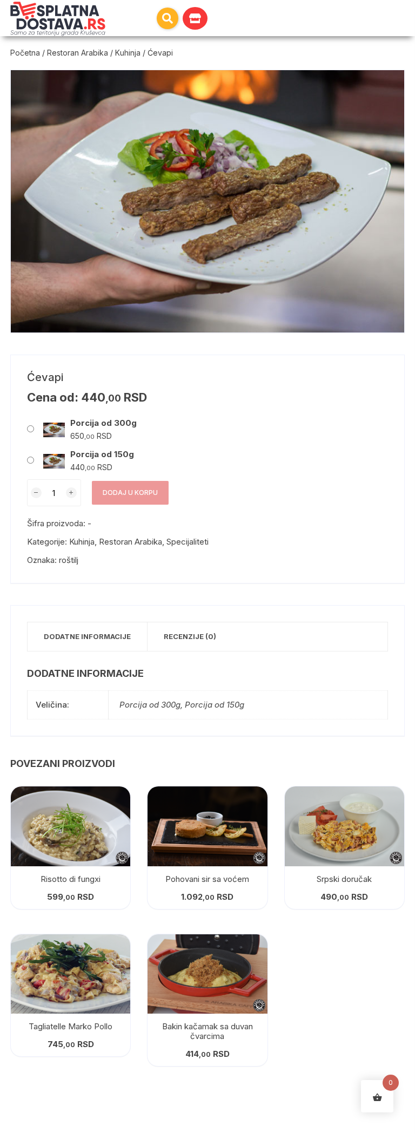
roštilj (68, 560)
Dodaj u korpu (130, 492)
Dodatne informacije (87, 636)
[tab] (88, 636)
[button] (167, 18)
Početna (25, 52)
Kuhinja (127, 52)
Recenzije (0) (190, 636)
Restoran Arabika (77, 52)
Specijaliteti (187, 542)
